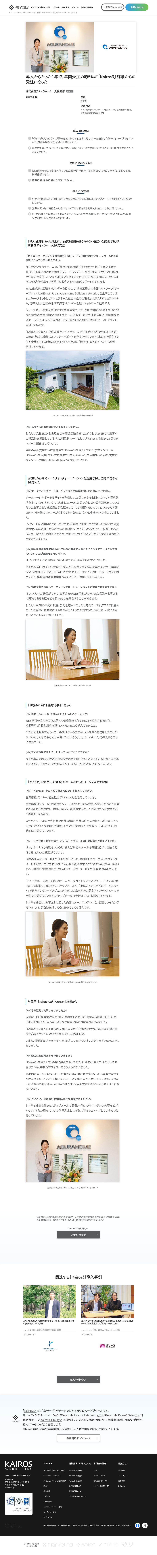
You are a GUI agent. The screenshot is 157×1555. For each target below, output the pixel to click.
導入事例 (65, 7)
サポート (56, 7)
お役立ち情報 (86, 7)
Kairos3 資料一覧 (75, 1470)
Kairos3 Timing (50, 1420)
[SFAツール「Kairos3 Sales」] (85, 1546)
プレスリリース (123, 1475)
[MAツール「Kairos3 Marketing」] (58, 1546)
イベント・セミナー (100, 1475)
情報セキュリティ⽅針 (80, 1525)
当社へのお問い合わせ (123, 1525)
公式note (121, 1486)
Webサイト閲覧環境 (107, 1525)
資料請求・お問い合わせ (80, 1463)
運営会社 (122, 1463)
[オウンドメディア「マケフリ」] (127, 1546)
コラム (96, 1470)
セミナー (75, 7)
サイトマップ (48, 1517)
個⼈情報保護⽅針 (50, 1525)
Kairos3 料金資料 (75, 1475)
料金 (48, 7)
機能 (42, 7)
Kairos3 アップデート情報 (53, 1506)
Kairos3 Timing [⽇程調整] (56, 1481)
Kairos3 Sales (126, 1415)
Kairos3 (29, 1410)
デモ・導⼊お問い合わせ (77, 1496)
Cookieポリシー (94, 1525)
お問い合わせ (137, 7)
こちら (77, 1219)
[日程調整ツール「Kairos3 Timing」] (108, 1546)
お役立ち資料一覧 (100, 1481)
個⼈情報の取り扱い (64, 1525)
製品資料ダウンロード (78, 1438)
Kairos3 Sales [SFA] (53, 1475)
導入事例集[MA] (75, 1486)
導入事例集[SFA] (75, 1491)
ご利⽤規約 (48, 1501)
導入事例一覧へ (78, 1379)
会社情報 (121, 1470)
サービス (34, 7)
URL (68, 91)
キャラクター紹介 (50, 1512)
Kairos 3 (48, 1463)
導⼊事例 (47, 1491)
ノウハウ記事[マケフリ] (102, 1486)
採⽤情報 (121, 1481)
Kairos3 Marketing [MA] (55, 1470)
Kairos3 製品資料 (75, 1481)
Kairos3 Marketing (87, 1415)
